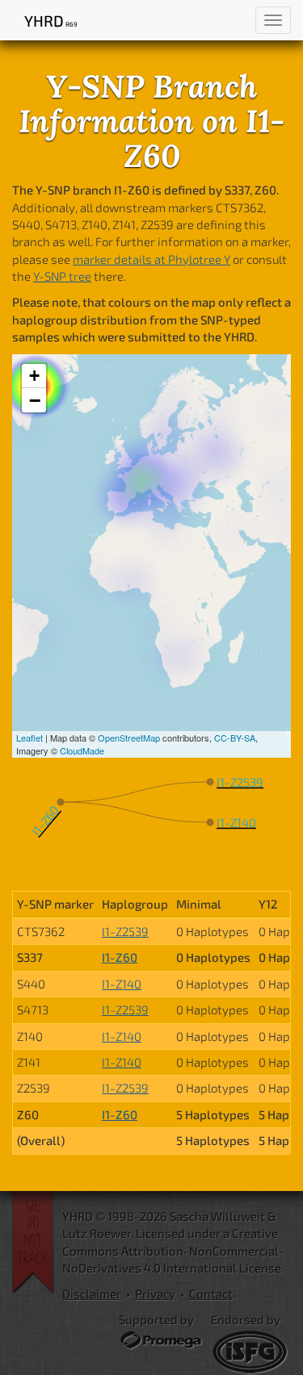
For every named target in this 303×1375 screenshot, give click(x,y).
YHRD (50, 20)
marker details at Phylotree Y (151, 259)
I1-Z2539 (125, 931)
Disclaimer (91, 1293)
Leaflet (29, 737)
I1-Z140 (121, 983)
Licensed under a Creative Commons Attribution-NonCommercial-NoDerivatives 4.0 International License (173, 1250)
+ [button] (34, 376)
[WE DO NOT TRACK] (37, 1242)
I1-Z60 (119, 957)
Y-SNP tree (62, 276)
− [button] (34, 400)
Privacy (155, 1293)
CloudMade (82, 750)
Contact (211, 1293)
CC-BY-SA (234, 737)
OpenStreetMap (129, 737)
